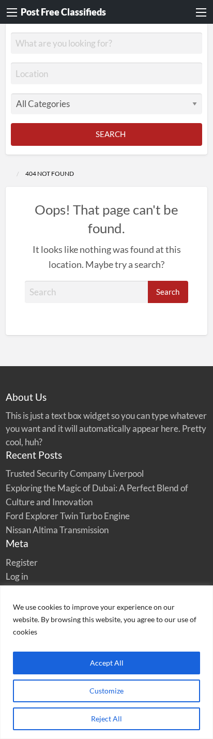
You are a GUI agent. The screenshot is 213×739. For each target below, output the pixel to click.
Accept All (107, 662)
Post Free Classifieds (63, 12)
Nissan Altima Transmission (57, 529)
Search (110, 134)
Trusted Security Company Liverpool (75, 473)
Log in (17, 576)
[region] (106, 662)
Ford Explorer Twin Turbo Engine (68, 515)
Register (22, 562)
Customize (106, 690)
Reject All (106, 718)
